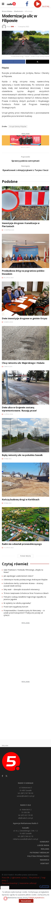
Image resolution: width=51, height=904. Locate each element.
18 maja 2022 (7, 503)
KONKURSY (44, 841)
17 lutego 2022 (8, 547)
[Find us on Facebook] (2, 776)
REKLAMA (45, 849)
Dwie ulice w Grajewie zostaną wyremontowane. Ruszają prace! (19, 409)
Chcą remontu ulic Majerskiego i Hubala (23, 362)
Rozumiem (26, 901)
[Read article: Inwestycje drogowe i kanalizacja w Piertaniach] (25, 203)
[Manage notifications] (5, 898)
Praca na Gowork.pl (9, 883)
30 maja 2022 (7, 459)
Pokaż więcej (25, 556)
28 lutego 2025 (8, 277)
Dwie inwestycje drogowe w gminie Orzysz (24, 318)
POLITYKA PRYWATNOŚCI (38, 856)
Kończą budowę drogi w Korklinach (20, 499)
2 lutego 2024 (8, 414)
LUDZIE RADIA (43, 845)
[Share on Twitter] (37, 62)
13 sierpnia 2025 (8, 230)
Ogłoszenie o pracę (19, 877)
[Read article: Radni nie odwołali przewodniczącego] (25, 524)
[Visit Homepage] (11, 4)
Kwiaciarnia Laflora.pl (27, 883)
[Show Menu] (3, 4)
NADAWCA (44, 860)
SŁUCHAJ (45, 6)
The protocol (34, 877)
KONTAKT (44, 863)
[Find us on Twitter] (6, 776)
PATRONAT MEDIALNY (39, 852)
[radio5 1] (25, 140)
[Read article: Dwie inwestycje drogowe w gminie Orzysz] (25, 298)
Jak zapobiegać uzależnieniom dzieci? (18, 576)
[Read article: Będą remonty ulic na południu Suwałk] (25, 435)
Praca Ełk (5, 877)
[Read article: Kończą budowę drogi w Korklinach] (25, 480)
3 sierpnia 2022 (23, 26)
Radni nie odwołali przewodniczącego (22, 543)
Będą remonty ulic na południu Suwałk (22, 455)
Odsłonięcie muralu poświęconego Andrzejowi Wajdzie (26, 579)
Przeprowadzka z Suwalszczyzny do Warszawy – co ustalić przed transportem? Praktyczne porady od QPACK (24, 613)
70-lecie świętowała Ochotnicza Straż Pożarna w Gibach (26, 593)
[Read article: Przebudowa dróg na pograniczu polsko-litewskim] (25, 251)
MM (12, 26)
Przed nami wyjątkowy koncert (16, 607)
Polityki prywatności (36, 897)
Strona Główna (7, 11)
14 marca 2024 (8, 322)
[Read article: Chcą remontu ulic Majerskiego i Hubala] (25, 343)
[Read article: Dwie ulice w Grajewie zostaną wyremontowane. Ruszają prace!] (25, 387)
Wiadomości (18, 11)
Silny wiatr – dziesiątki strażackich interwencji (21, 589)
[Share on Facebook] (13, 62)
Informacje (28, 11)
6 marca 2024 (7, 366)
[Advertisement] (25, 650)
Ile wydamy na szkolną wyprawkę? (17, 603)
